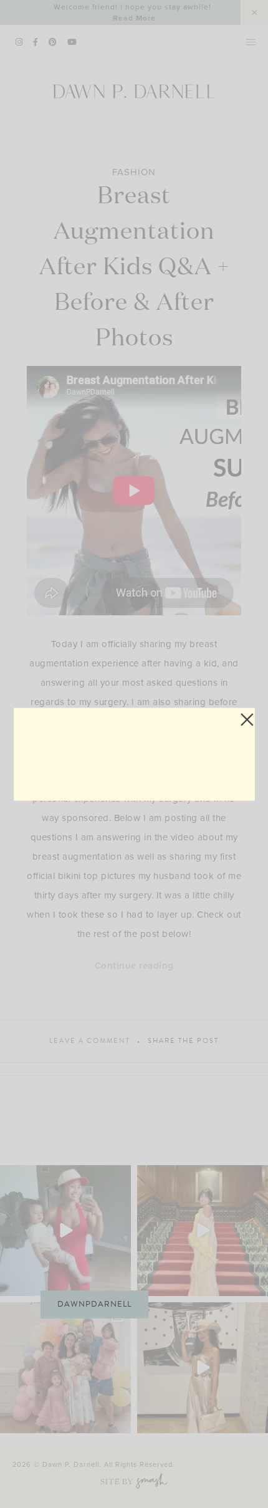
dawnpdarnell (94, 1304)
